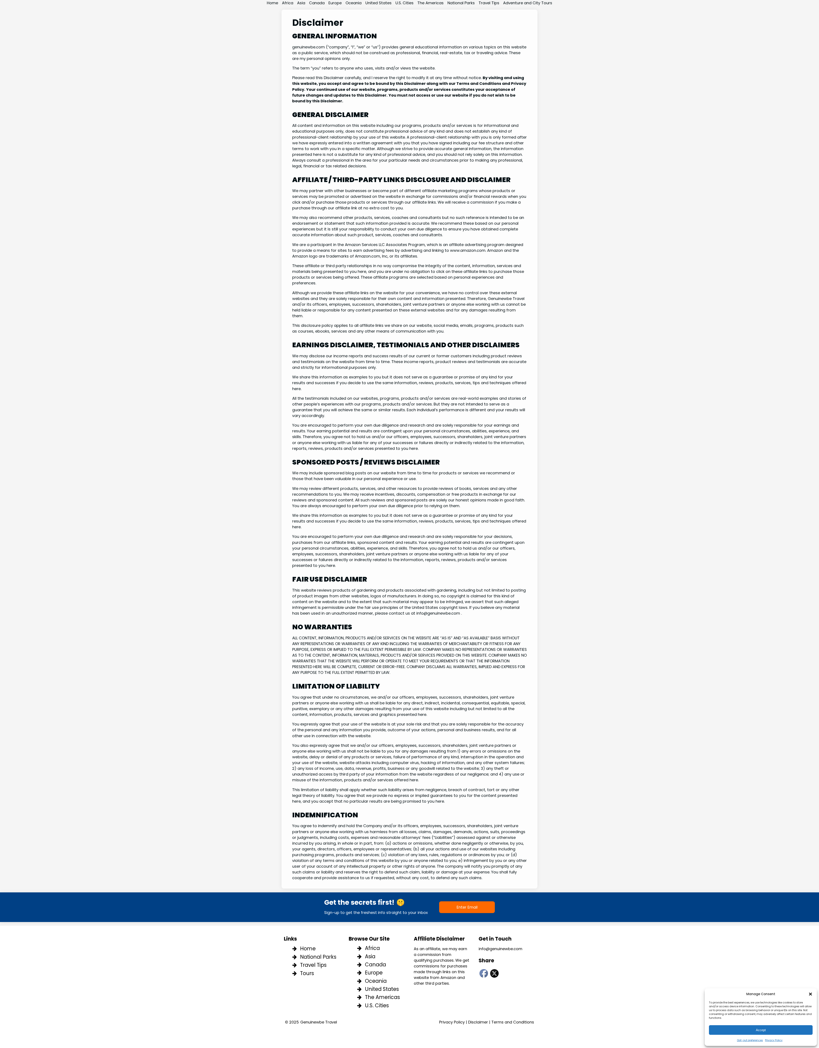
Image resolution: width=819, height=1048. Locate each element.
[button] (810, 994)
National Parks (318, 956)
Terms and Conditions (512, 1022)
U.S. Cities (377, 1005)
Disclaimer (478, 1022)
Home (308, 948)
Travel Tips (313, 964)
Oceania (376, 980)
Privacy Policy (774, 1040)
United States (382, 989)
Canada (375, 964)
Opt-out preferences (750, 1040)
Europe (374, 972)
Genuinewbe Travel (318, 1022)
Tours (307, 973)
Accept (761, 1030)
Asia (370, 956)
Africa (372, 948)
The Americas (382, 997)
